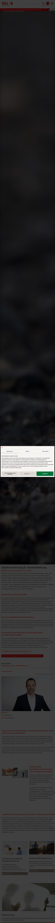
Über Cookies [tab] (45, 451)
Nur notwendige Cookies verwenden (10, 474)
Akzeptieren (45, 473)
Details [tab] (27, 451)
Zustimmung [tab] (10, 451)
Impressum (11, 467)
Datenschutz (18, 467)
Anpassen (26, 473)
